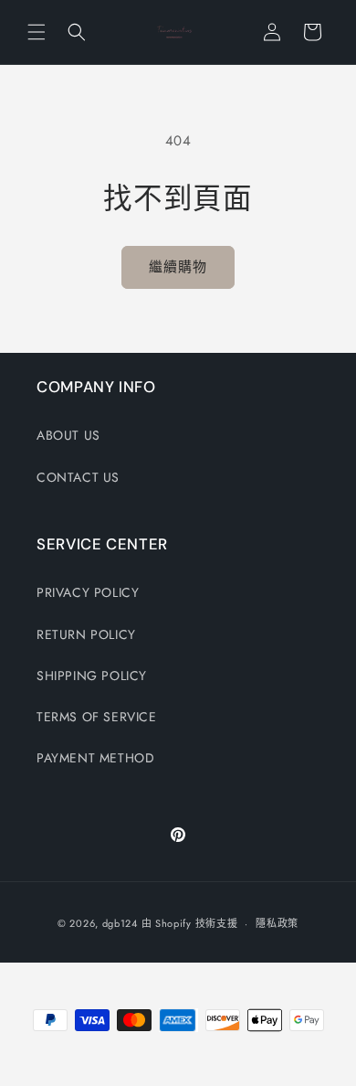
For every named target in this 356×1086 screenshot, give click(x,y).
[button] (36, 32)
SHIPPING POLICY (92, 675)
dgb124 (120, 923)
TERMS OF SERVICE (97, 717)
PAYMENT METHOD (95, 758)
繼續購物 (178, 267)
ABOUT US (68, 435)
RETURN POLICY (86, 634)
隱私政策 (277, 923)
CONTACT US (78, 477)
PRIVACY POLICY (88, 592)
